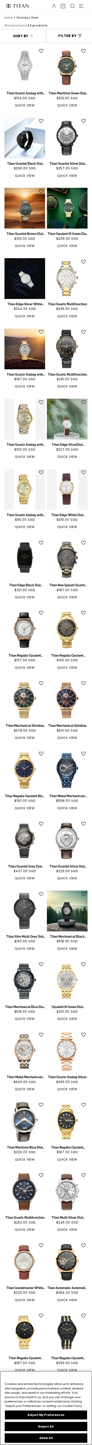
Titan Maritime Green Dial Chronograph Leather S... (67, 93)
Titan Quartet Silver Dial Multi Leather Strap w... (67, 164)
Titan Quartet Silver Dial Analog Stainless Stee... (67, 867)
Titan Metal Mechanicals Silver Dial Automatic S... (25, 1077)
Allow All (46, 1438)
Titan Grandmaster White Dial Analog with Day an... (24, 1288)
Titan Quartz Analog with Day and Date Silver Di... (25, 515)
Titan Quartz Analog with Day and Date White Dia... (24, 375)
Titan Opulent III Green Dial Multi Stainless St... (67, 234)
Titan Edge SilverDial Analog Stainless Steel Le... (67, 445)
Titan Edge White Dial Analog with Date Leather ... (67, 515)
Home (8, 17)
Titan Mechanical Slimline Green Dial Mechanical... (25, 726)
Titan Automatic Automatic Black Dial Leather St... (67, 1288)
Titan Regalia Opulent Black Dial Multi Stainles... (67, 1358)
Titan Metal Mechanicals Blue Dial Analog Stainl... (67, 796)
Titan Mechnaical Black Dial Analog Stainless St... (67, 937)
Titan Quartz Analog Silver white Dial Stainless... (67, 1077)
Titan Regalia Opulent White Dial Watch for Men (25, 656)
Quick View (25, 105)
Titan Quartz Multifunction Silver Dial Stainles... (67, 304)
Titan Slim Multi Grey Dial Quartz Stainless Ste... (25, 937)
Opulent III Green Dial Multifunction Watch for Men (67, 1007)
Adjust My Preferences (46, 1415)
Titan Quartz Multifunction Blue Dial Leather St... (24, 1218)
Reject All (46, 1426)
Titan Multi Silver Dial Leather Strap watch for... (67, 1218)
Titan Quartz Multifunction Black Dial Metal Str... (67, 375)
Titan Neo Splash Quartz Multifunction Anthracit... (67, 585)
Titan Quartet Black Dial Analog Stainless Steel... (24, 164)
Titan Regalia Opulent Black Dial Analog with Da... (25, 1358)
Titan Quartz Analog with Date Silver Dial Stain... (25, 93)
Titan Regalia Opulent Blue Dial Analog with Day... (25, 796)
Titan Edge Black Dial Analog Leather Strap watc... (25, 585)
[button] (63, 6)
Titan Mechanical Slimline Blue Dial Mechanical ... (67, 726)
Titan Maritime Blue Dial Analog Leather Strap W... (24, 1148)
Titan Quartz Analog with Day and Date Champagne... (25, 445)
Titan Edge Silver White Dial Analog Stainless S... (25, 304)
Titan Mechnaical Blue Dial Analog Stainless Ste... (24, 1007)
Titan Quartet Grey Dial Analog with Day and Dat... (25, 867)
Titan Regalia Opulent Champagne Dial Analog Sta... (67, 1148)
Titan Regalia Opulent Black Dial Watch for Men (67, 656)
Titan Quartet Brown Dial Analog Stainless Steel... (25, 234)
